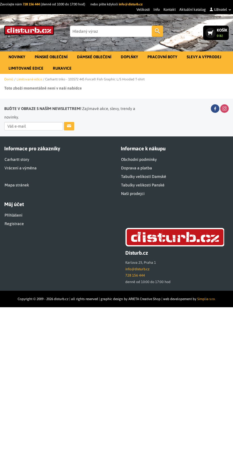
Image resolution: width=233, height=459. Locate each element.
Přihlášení (13, 215)
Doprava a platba (136, 168)
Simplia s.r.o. (206, 299)
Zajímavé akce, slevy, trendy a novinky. (69, 112)
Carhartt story (17, 159)
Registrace (14, 223)
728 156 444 (31, 4)
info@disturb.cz (131, 4)
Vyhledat (157, 31)
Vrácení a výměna (21, 168)
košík (222, 33)
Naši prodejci (133, 193)
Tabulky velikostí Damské (143, 176)
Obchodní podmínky (139, 159)
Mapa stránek (17, 185)
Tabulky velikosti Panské (143, 185)
